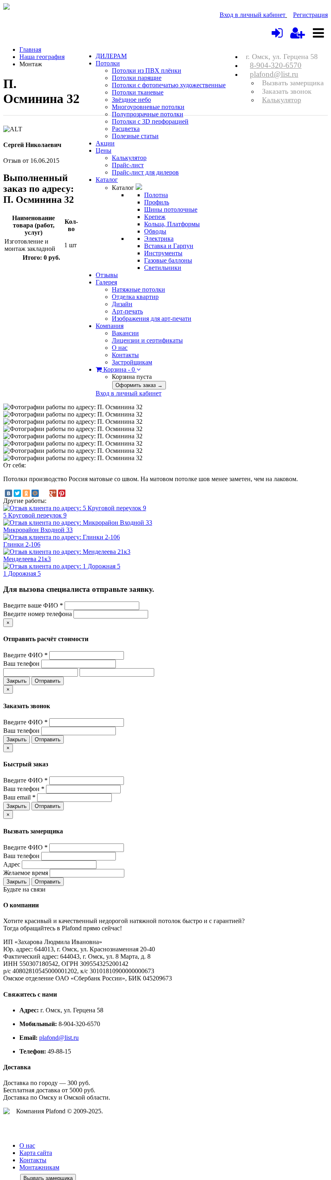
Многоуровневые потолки (148, 106)
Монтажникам (39, 1167)
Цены (103, 150)
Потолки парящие (136, 77)
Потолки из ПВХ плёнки (146, 70)
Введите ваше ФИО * (33, 605)
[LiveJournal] (44, 493)
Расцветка (126, 128)
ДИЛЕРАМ (111, 56)
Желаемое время (25, 872)
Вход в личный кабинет (252, 14)
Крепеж (155, 216)
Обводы (155, 231)
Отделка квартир (135, 296)
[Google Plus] (53, 493)
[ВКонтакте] (8, 493)
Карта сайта (35, 1152)
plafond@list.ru (274, 74)
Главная (30, 49)
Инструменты (163, 253)
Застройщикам (132, 362)
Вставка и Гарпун (168, 245)
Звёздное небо (131, 99)
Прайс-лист (128, 165)
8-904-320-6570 (276, 65)
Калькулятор (281, 100)
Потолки (108, 63)
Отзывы (107, 274)
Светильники (162, 267)
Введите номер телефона (37, 613)
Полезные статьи (135, 136)
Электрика (159, 238)
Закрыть (16, 681)
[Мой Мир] (35, 493)
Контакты (125, 354)
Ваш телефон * (23, 788)
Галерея (106, 282)
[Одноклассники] (26, 493)
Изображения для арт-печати (151, 318)
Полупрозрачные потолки (147, 114)
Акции (105, 143)
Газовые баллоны (168, 260)
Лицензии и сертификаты (147, 340)
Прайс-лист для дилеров (145, 172)
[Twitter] (17, 493)
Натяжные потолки (138, 289)
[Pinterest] (61, 493)
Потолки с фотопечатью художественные (169, 85)
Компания (110, 325)
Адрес (11, 864)
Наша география (42, 56)
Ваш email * (19, 797)
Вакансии (125, 333)
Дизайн (122, 304)
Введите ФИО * (25, 655)
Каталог (107, 179)
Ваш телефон (21, 663)
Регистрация (310, 14)
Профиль (156, 202)
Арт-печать (127, 311)
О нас (120, 347)
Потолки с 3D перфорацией (150, 121)
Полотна (156, 194)
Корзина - (118, 369)
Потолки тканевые (137, 92)
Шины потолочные (170, 209)
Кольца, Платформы (172, 224)
